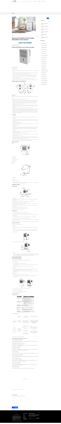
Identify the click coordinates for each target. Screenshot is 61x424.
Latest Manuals (43, 1)
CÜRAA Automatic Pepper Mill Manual (44, 29)
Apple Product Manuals (43, 43)
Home (22, 1)
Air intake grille (14, 157)
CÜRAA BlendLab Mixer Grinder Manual (44, 37)
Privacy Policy (34, 1)
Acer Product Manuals (43, 53)
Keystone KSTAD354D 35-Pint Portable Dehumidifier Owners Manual (17, 389)
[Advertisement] (30, 7)
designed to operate (17, 213)
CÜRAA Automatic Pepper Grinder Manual (44, 32)
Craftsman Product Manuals (44, 80)
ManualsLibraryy (22, 336)
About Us (25, 1)
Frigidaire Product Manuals (44, 47)
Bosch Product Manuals (43, 51)
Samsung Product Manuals (44, 45)
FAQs (31, 1)
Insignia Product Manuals (44, 49)
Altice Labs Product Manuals (44, 55)
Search (48, 18)
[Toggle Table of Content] (17, 45)
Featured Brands (39, 1)
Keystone (18, 336)
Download (24, 389)
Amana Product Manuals (43, 57)
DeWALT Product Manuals (44, 84)
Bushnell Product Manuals (44, 78)
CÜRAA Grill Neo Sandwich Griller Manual (44, 26)
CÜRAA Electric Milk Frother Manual (44, 34)
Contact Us (28, 1)
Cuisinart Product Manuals (44, 82)
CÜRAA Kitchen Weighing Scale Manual (44, 24)
